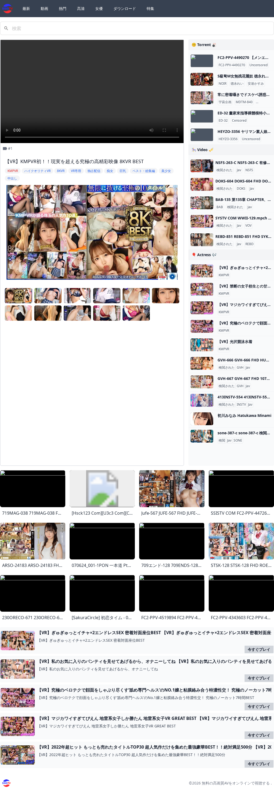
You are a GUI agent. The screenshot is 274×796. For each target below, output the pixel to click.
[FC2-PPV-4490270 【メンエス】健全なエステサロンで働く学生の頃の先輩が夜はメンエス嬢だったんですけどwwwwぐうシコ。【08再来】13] (202, 60)
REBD (249, 244)
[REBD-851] (202, 239)
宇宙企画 (225, 102)
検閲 (222, 440)
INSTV (241, 404)
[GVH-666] (202, 363)
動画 (44, 8)
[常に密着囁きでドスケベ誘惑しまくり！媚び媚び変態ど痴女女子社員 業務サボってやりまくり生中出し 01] (202, 97)
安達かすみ (256, 83)
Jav (239, 170)
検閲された (224, 170)
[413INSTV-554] (202, 400)
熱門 (62, 8)
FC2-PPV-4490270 (232, 65)
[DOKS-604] (202, 184)
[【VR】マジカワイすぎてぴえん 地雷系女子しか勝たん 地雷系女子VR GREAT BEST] (202, 307)
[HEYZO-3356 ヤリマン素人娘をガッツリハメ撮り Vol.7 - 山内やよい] (202, 134)
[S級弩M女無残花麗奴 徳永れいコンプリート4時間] (202, 79)
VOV (248, 225)
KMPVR (224, 275)
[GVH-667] (202, 381)
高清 (81, 8)
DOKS (241, 188)
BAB (219, 207)
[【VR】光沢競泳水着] (202, 344)
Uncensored (258, 65)
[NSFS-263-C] (202, 165)
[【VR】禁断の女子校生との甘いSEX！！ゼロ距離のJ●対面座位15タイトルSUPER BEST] (202, 289)
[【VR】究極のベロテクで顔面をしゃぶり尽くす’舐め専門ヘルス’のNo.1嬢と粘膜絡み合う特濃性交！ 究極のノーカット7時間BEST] (202, 326)
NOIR (222, 83)
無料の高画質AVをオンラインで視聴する (236, 783)
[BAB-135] (202, 202)
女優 (99, 8)
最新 (26, 8)
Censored (264, 102)
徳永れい (237, 83)
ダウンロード (124, 8)
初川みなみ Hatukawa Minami (244, 415)
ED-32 (223, 120)
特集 (150, 8)
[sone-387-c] (202, 436)
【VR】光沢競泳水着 (235, 341)
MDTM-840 (244, 102)
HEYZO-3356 (228, 139)
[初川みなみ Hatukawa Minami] (202, 418)
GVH (240, 367)
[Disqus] (92, 394)
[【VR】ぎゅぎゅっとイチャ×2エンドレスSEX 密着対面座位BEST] (202, 270)
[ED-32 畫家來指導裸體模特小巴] (202, 116)
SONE (238, 440)
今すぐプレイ (259, 649)
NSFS (249, 170)
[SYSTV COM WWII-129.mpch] (202, 221)
